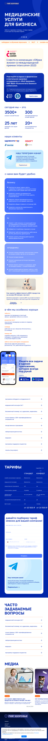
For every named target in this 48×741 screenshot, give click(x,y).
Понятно (24, 736)
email (25, 539)
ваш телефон (9, 539)
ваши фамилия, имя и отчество (13, 525)
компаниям (7, 726)
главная (6, 721)
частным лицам (7, 724)
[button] (24, 291)
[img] (9, 157)
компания (8, 532)
